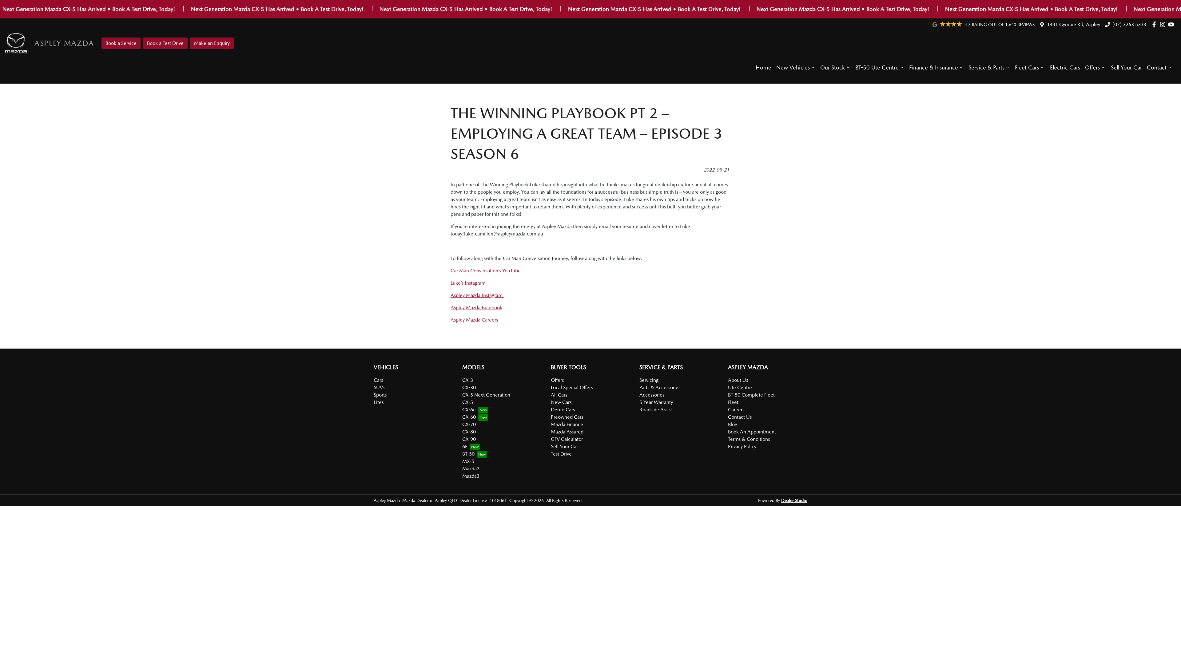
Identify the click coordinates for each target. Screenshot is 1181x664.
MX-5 (468, 461)
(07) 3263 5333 (1129, 24)
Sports (380, 395)
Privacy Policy (742, 446)
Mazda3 (470, 476)
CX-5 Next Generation (486, 395)
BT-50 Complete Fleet (751, 395)
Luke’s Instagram (469, 283)
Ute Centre (740, 387)
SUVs (379, 387)
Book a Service (121, 43)
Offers (1092, 67)
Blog (732, 424)
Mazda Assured (567, 432)
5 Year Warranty (656, 402)
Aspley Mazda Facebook (476, 307)
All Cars (559, 395)
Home (763, 67)
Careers (736, 410)
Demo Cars (563, 410)
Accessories (651, 395)
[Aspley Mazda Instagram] (1164, 24)
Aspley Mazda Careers (474, 320)
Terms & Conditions (749, 439)
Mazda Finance (567, 424)
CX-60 (469, 417)
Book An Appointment (752, 432)
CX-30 (469, 387)
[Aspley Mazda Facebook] (1155, 24)
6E (464, 446)
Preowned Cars (567, 417)
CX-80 (469, 432)
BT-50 (468, 454)
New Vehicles (793, 67)
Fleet (733, 402)
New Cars (561, 402)
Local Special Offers (572, 387)
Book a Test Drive (165, 43)
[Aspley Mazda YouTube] (1172, 24)
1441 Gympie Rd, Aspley (1073, 24)
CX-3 (467, 380)
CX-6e (469, 410)
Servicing (648, 380)
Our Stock (832, 67)
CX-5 (467, 402)
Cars (378, 380)
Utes (379, 402)
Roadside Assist (655, 410)
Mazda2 (470, 469)
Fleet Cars (1027, 67)
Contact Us (740, 417)
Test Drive (561, 454)
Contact (1157, 67)
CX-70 (469, 424)
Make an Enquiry (212, 43)
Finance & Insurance (933, 67)
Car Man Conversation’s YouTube (486, 271)
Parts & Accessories (659, 387)
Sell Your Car (1126, 67)
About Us (738, 380)
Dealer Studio (794, 500)
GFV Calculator (567, 439)
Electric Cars (1065, 67)
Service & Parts (986, 67)
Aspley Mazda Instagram (477, 295)
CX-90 (469, 439)
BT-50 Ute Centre (877, 67)
